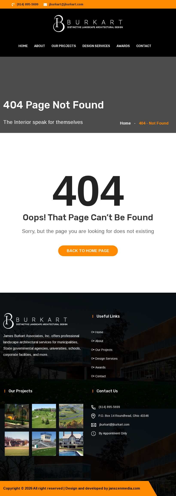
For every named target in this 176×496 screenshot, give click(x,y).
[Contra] (88, 23)
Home (23, 46)
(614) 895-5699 (27, 4)
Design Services (96, 46)
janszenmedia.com (124, 488)
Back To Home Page (88, 251)
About (39, 46)
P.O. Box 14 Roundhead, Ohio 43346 (124, 415)
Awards (123, 46)
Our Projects (64, 46)
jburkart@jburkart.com (66, 4)
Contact (143, 46)
